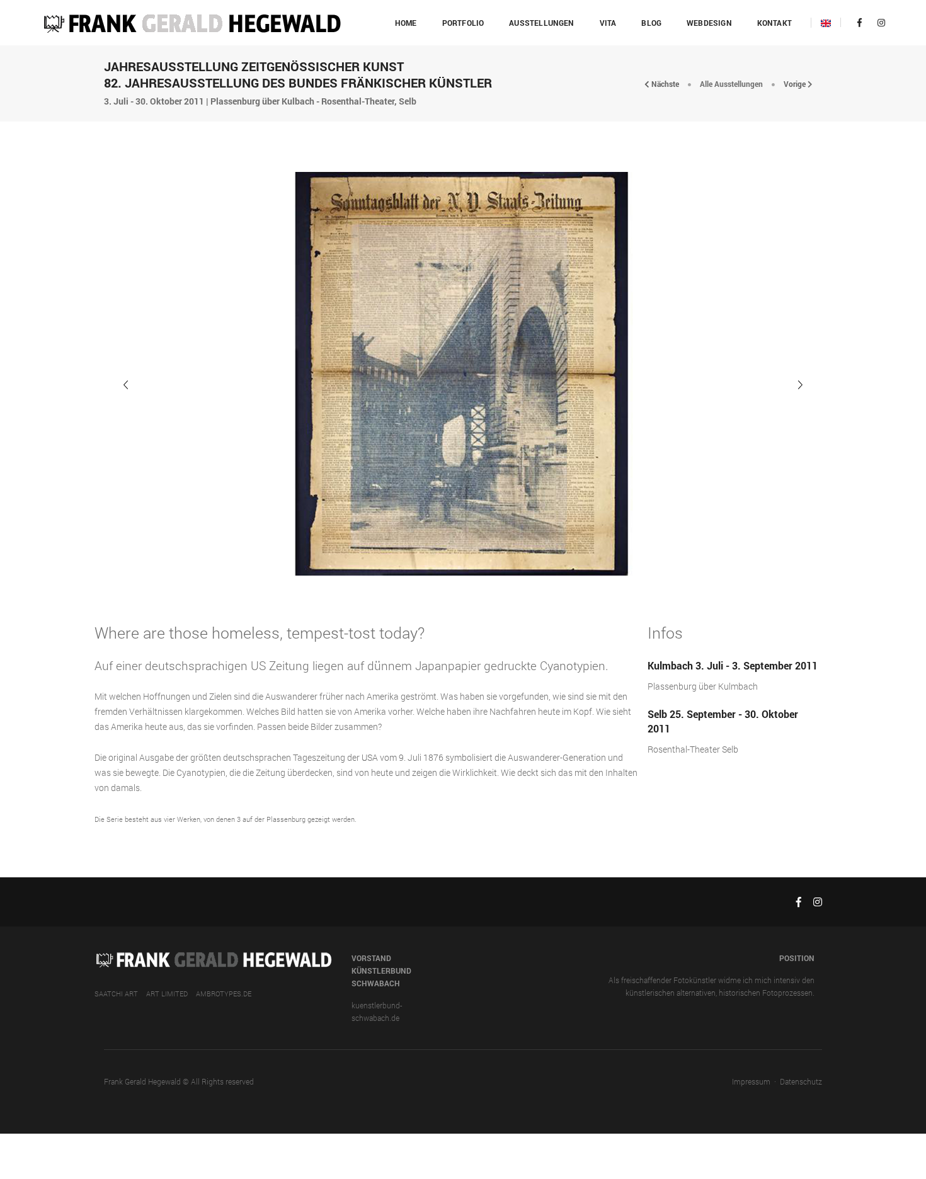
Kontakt (774, 23)
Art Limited (167, 993)
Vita (608, 23)
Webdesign (709, 23)
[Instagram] (878, 22)
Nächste (664, 84)
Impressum (751, 1081)
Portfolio (463, 23)
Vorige (796, 84)
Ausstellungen (541, 23)
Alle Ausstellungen (731, 84)
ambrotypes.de (223, 993)
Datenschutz (801, 1081)
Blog (651, 23)
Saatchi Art (116, 993)
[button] (800, 384)
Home (406, 23)
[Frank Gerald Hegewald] (191, 22)
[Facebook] (859, 22)
